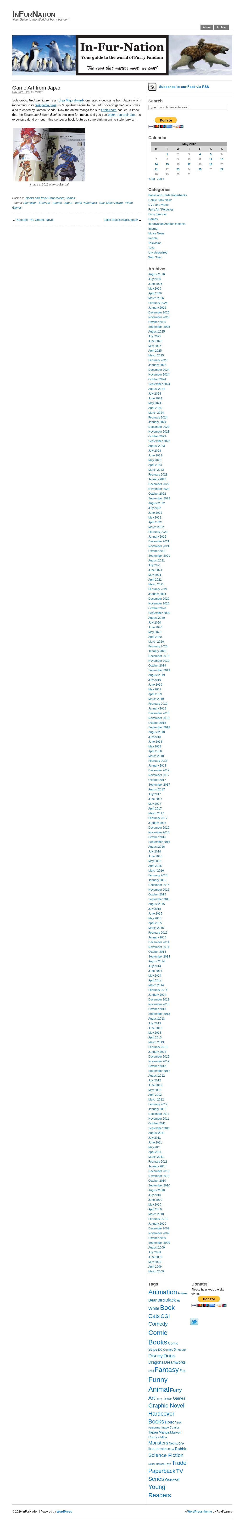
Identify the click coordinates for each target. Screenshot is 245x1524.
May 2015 (154, 918)
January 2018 (157, 765)
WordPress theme (199, 1511)
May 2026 (154, 288)
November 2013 (158, 1004)
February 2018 (157, 760)
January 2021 (157, 594)
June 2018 (155, 741)
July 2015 (154, 908)
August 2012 (156, 1075)
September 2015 (159, 899)
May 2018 (154, 746)
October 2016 (157, 837)
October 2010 (157, 1180)
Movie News (156, 233)
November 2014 (158, 947)
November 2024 (158, 374)
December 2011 (158, 1114)
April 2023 (155, 465)
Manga (164, 1432)
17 (189, 164)
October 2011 (157, 1123)
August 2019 (156, 675)
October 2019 (157, 665)
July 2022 (154, 508)
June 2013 (155, 1028)
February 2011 (157, 1161)
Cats (154, 1316)
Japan (68, 203)
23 (178, 169)
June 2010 (155, 1199)
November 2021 (158, 546)
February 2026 (157, 303)
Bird (161, 1300)
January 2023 (157, 479)
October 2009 (157, 1238)
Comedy (158, 1324)
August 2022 (156, 503)
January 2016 (157, 880)
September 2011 (159, 1128)
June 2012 (155, 1085)
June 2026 (155, 284)
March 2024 (156, 412)
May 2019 (154, 689)
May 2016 (154, 861)
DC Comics (165, 1349)
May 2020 (154, 632)
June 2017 (155, 799)
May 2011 (154, 1147)
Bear (152, 1300)
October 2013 (157, 1009)
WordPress (64, 1511)
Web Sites (154, 257)
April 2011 (154, 1152)
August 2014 (156, 961)
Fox (182, 1371)
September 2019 (159, 670)
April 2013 (155, 1037)
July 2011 (154, 1137)
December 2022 (158, 484)
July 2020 (154, 622)
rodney (39, 91)
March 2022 (156, 527)
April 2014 (155, 980)
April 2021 (155, 579)
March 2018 (156, 756)
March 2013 (156, 1042)
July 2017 (154, 794)
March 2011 (156, 1157)
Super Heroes (156, 1463)
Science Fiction (166, 1455)
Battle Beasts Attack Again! (121, 220)
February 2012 (157, 1104)
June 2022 (155, 512)
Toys (151, 247)
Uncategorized (157, 252)
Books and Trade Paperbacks (45, 198)
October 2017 (157, 780)
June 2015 (155, 913)
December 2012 (158, 1056)
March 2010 (156, 1214)
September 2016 (159, 842)
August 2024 (156, 389)
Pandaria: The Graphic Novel (35, 220)
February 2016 (157, 875)
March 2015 (156, 928)
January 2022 (157, 536)
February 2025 (157, 360)
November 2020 (158, 603)
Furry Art (44, 203)
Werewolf (172, 1479)
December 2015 (158, 885)
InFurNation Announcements (166, 224)
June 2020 (155, 627)
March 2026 (156, 298)
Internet (153, 228)
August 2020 (156, 617)
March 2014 (156, 985)
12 (210, 159)
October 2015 (157, 894)
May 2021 (154, 575)
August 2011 (156, 1133)
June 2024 (155, 398)
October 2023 (157, 436)
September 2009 (159, 1242)
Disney (155, 1355)
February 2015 (157, 932)
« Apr (151, 178)
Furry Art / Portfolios (160, 209)
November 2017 (158, 775)
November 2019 (158, 660)
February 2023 (157, 474)
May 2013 (154, 1032)
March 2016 (156, 870)
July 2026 (154, 279)
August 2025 (156, 331)
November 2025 (158, 317)
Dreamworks (175, 1362)
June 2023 (155, 455)
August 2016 (156, 846)
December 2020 (158, 598)
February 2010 (157, 1219)
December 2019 (158, 656)
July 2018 (154, 737)
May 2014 (154, 975)
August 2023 (156, 446)
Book (167, 1307)
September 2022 (159, 498)
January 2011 (157, 1166)
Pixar (171, 1449)
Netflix (173, 1443)
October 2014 (157, 951)
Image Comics (170, 1427)
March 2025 (156, 355)
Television (154, 243)
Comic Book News (160, 200)
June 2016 (155, 856)
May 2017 (154, 803)
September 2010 (159, 1185)
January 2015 (157, 937)
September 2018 (159, 727)
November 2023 (158, 431)
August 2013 (156, 1018)
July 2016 (154, 851)
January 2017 (157, 823)
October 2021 (157, 551)
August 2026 (156, 274)
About (207, 27)
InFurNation (33, 13)
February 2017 (157, 818)
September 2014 (159, 956)
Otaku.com (109, 110)
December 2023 (158, 427)
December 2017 (158, 770)
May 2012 (154, 1090)
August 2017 (156, 789)
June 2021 (155, 570)
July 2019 (154, 680)
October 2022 (157, 493)
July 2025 (154, 336)
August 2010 (156, 1190)
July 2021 (154, 565)
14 (156, 164)
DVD (151, 1371)
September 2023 (159, 441)
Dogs (169, 1355)
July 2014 (154, 966)
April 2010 (155, 1209)
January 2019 (157, 708)
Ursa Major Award (70, 100)
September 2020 (159, 613)
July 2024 (154, 393)
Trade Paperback (86, 203)
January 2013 (157, 1051)
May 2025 (154, 346)
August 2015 (156, 904)
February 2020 (157, 646)
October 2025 (157, 322)
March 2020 (156, 641)
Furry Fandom (157, 214)
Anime (182, 1293)
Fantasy (167, 1369)
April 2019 (155, 694)
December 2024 (158, 369)
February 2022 (157, 532)
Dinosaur (180, 1349)
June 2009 (155, 1257)
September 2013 (159, 1014)
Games (70, 198)
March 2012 (156, 1099)
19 (210, 164)
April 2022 (155, 522)
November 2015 (158, 889)
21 (156, 169)
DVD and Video (158, 204)
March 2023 (156, 469)
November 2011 (158, 1118)
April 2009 (155, 1266)
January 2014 (157, 994)
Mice (163, 1437)
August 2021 (156, 560)
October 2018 (157, 723)
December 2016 (158, 827)
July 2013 (154, 1023)
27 (221, 169)
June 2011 (155, 1142)
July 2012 (154, 1080)
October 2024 (157, 379)
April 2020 (155, 637)
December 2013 (158, 999)
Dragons (155, 1362)
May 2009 (154, 1262)
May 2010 (154, 1204)
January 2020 (157, 651)
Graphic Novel (166, 1405)
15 (167, 164)
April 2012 (155, 1094)
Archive (221, 27)
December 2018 (158, 713)
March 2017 (156, 813)
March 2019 (156, 699)
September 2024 (159, 384)
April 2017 (155, 808)
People (153, 238)
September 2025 (159, 326)
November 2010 (158, 1176)
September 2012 (159, 1071)
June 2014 (155, 971)
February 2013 (157, 1047)
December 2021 (158, 541)
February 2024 (157, 417)
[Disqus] (76, 287)
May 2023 (154, 460)
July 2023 (154, 450)
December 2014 (158, 942)
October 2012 (157, 1066)
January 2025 (157, 365)
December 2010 (158, 1171)
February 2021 (157, 589)
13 (221, 159)
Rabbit (180, 1449)
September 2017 (159, 784)
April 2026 (155, 293)
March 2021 (156, 584)
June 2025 (155, 341)
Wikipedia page (45, 105)
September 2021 (159, 555)
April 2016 (155, 866)
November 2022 (158, 489)
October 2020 (157, 608)
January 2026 (157, 307)
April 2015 (155, 923)
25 (200, 169)
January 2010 (157, 1223)
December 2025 (158, 312)
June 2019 (155, 684)
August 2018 (156, 732)
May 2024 (154, 403)
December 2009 (158, 1228)
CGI (165, 1316)
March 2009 (156, 1271)
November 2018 (158, 718)
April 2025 (155, 350)
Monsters (158, 1442)
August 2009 (156, 1247)
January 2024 (157, 422)
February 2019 (157, 703)
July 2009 (154, 1252)
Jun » (160, 178)
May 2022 (154, 517)
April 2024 (155, 408)
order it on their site (121, 114)
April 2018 (155, 751)
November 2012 (158, 1061)
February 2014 (157, 990)
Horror (170, 1422)
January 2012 (157, 1109)
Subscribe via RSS (184, 87)
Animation (30, 203)
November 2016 (158, 832)
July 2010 (154, 1195)
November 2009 (158, 1233)
